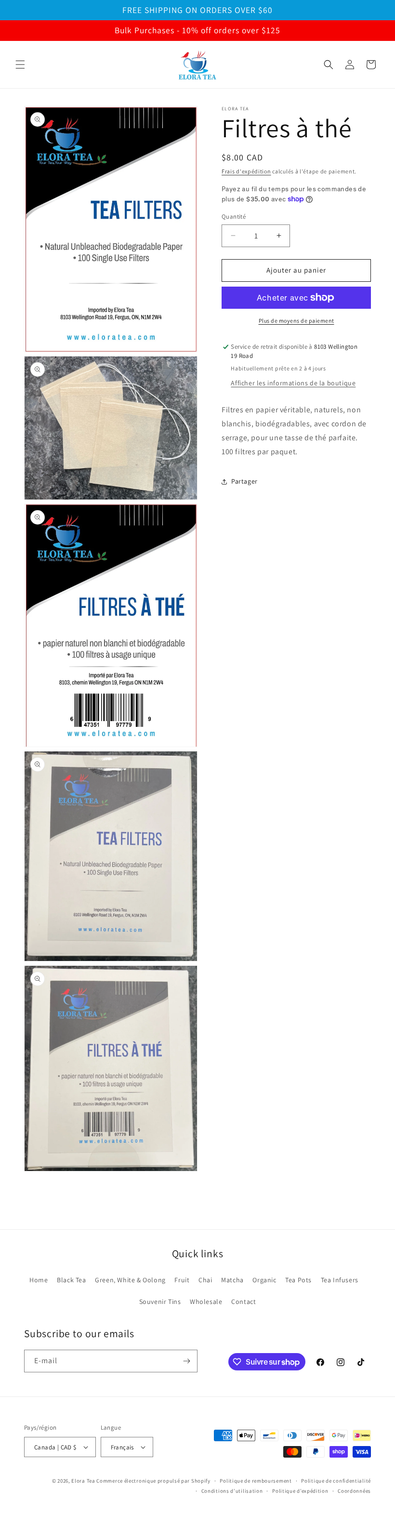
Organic (264, 1280)
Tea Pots (298, 1280)
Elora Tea (83, 1480)
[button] (20, 64)
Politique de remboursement (255, 1480)
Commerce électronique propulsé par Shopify (153, 1480)
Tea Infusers (339, 1280)
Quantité (234, 216)
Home (38, 1280)
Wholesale (206, 1301)
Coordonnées (354, 1490)
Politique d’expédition (300, 1490)
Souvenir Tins (160, 1301)
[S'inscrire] (186, 1361)
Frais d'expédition (246, 171)
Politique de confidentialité (336, 1480)
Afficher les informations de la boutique (293, 383)
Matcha (232, 1280)
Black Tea (71, 1280)
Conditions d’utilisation (232, 1490)
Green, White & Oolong (130, 1280)
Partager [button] (244, 481)
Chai (205, 1280)
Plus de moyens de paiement (296, 320)
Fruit (181, 1280)
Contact (243, 1301)
